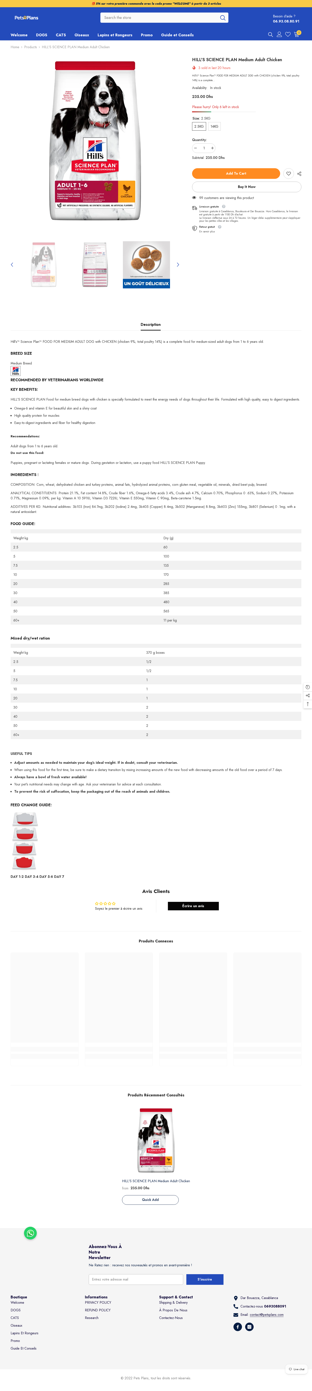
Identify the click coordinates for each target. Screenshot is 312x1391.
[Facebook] (237, 1327)
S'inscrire (205, 1279)
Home (15, 47)
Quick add (150, 1199)
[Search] (164, 18)
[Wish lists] (288, 34)
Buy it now (247, 186)
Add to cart (236, 173)
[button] (12, 264)
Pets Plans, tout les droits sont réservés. (162, 1378)
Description (151, 324)
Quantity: (199, 139)
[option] (95, 141)
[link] (288, 173)
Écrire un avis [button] (193, 906)
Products (30, 47)
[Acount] (279, 34)
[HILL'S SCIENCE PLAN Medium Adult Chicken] (156, 1141)
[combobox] (158, 18)
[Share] (297, 174)
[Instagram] (249, 1327)
